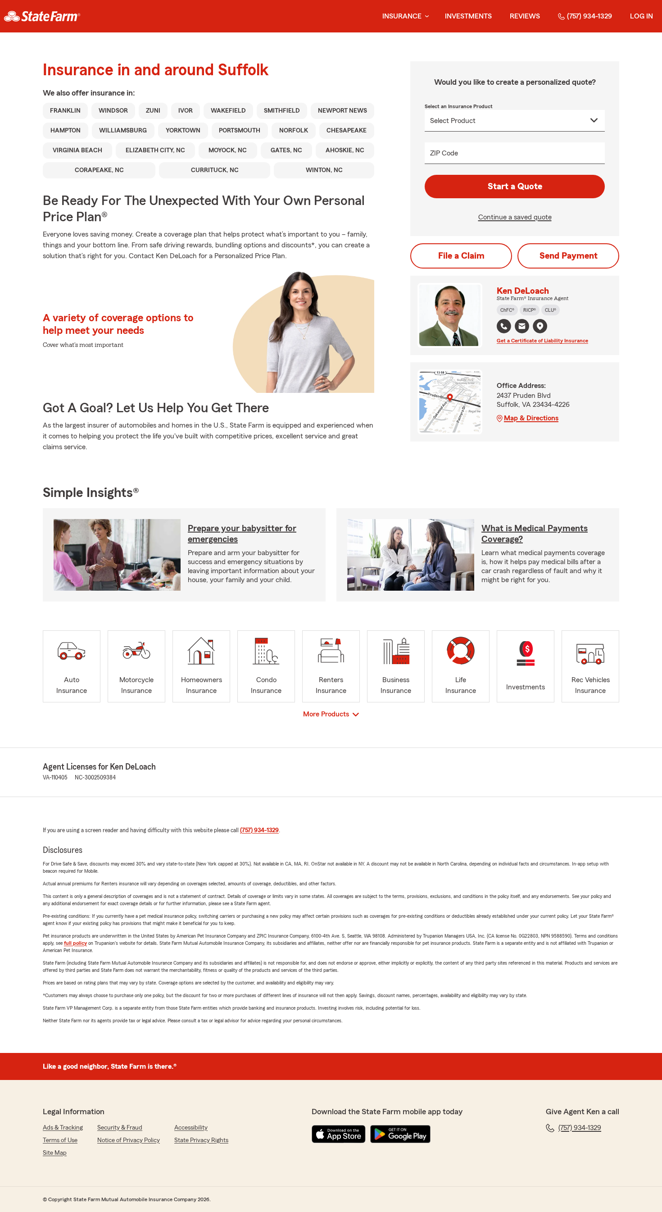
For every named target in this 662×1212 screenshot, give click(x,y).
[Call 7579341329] (504, 326)
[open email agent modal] (522, 327)
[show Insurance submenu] (425, 16)
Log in (641, 16)
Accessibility (191, 1128)
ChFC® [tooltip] (507, 310)
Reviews (525, 16)
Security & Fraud (119, 1128)
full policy (75, 943)
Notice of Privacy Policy (128, 1140)
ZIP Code (444, 153)
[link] (42, 16)
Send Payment (569, 255)
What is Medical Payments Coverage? (534, 534)
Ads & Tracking (63, 1128)
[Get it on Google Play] (400, 1134)
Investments (468, 16)
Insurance (402, 16)
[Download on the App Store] (339, 1134)
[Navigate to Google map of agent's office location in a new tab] (540, 326)
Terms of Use (60, 1140)
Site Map (55, 1153)
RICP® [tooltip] (529, 310)
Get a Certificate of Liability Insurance (542, 340)
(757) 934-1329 (589, 16)
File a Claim (461, 255)
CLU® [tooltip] (550, 310)
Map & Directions (531, 418)
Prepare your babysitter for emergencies (242, 534)
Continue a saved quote (515, 217)
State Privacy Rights (201, 1140)
